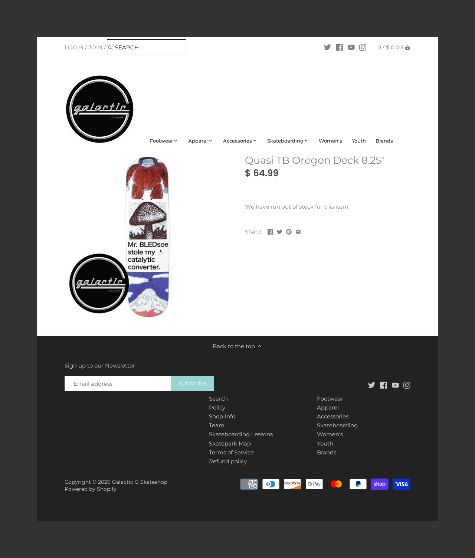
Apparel (328, 407)
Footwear (330, 398)
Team (217, 425)
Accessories (332, 416)
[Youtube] (351, 47)
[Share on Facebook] (270, 230)
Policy (217, 407)
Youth (325, 443)
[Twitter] (327, 47)
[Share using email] (298, 230)
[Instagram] (362, 47)
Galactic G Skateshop (139, 482)
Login (74, 47)
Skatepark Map (230, 443)
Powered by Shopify (91, 489)
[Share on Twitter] (279, 230)
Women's (330, 434)
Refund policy (228, 461)
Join (95, 47)
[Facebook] (339, 47)
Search (218, 398)
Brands (326, 452)
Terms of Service (231, 452)
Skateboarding (337, 425)
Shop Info (222, 416)
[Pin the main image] (289, 230)
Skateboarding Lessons (241, 434)
